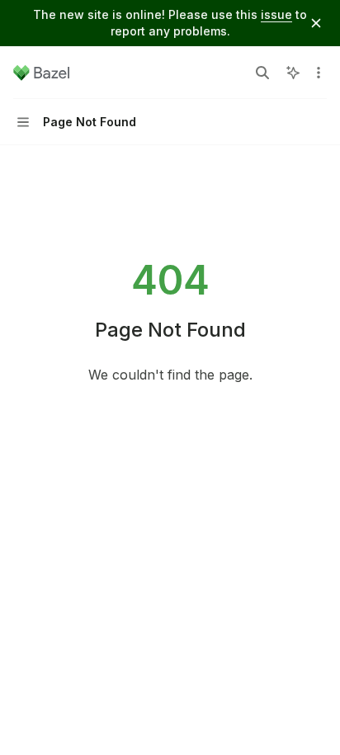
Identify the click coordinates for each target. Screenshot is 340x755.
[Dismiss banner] (316, 23)
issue (276, 14)
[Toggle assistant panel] (293, 72)
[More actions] (318, 72)
